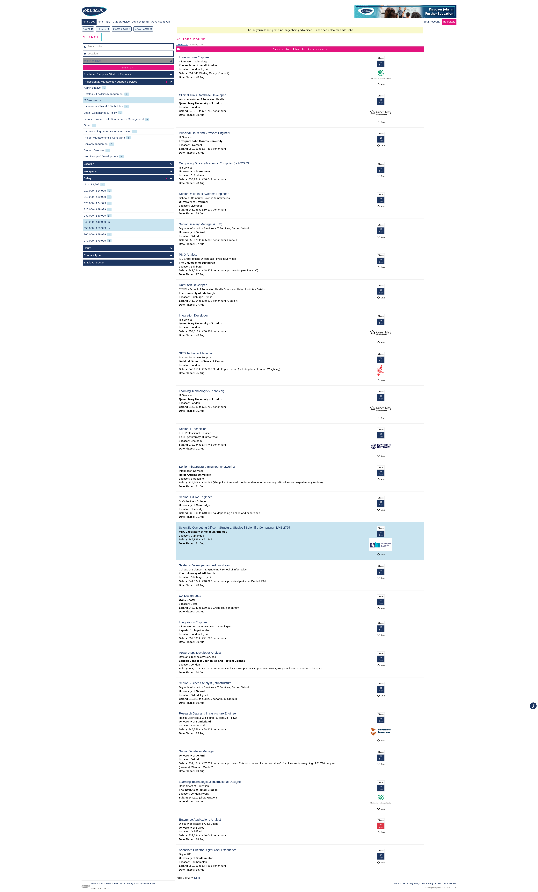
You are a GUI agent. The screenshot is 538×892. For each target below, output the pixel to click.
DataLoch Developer (193, 285)
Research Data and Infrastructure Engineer (208, 713)
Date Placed (182, 44)
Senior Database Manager (196, 751)
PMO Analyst (188, 254)
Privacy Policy (413, 883)
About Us (95, 888)
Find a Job (89, 21)
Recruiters (449, 21)
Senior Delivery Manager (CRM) (200, 224)
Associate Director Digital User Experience (207, 850)
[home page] (94, 11)
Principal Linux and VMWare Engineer (204, 133)
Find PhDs (104, 21)
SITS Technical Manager (195, 353)
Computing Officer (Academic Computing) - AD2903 (214, 163)
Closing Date (196, 44)
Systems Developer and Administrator (204, 565)
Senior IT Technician (193, 429)
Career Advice (121, 21)
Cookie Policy (427, 883)
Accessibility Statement (445, 883)
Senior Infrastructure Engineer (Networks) (207, 466)
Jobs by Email (140, 21)
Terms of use (399, 883)
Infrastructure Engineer (194, 57)
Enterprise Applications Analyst (200, 819)
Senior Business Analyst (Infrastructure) (205, 683)
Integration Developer (193, 315)
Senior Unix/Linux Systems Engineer (204, 194)
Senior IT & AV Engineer (195, 497)
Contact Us (105, 888)
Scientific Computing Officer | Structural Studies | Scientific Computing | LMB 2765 (234, 527)
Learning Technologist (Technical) (201, 391)
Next (197, 877)
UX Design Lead (190, 595)
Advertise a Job (160, 21)
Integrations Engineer (193, 622)
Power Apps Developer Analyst (200, 652)
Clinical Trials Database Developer (202, 95)
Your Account (432, 21)
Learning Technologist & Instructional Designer (210, 782)
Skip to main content (13, 3)
